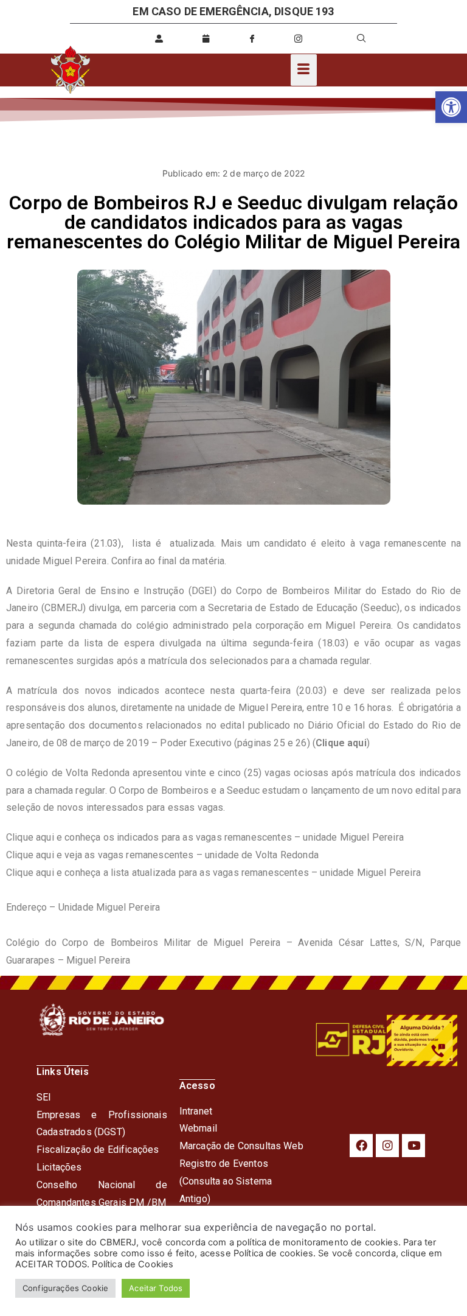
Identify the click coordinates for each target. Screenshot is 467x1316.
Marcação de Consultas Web (241, 1146)
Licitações (59, 1167)
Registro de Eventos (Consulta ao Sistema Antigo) (225, 1181)
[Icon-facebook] (252, 38)
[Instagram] (387, 1145)
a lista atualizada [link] (139, 872)
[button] (451, 107)
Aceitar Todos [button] (155, 1288)
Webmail (198, 1128)
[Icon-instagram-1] (298, 38)
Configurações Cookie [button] (65, 1288)
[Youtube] (413, 1145)
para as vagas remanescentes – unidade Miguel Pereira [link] (298, 872)
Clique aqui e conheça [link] (54, 872)
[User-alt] (159, 38)
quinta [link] (49, 543)
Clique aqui (341, 743)
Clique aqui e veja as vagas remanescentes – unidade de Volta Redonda (162, 855)
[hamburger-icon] (303, 70)
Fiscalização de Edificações (97, 1149)
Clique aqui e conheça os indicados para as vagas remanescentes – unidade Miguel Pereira (205, 837)
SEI (43, 1097)
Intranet (195, 1111)
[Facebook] (361, 1145)
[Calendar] (205, 38)
